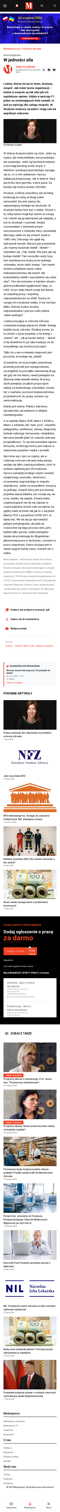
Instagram (8, 1483)
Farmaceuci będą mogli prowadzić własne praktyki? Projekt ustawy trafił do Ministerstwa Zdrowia (28, 1173)
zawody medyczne (24, 646)
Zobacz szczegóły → (15, 683)
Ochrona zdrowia (31, 48)
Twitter (6, 1474)
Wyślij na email (18, 628)
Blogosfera (8, 1434)
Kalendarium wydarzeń (14, 1421)
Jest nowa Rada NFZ (14, 776)
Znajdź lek (8, 1430)
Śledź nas (9, 1466)
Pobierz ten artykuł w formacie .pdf (30, 609)
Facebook (7, 1479)
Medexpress (11, 1413)
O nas (7, 1440)
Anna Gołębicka (25, 67)
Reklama (7, 1448)
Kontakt (7, 1461)
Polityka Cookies (10, 1457)
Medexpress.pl (11, 48)
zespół (9, 646)
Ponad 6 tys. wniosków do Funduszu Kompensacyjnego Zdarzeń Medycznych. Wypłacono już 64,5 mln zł (25, 1219)
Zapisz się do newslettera (24, 619)
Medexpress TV (10, 1426)
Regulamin (8, 960)
